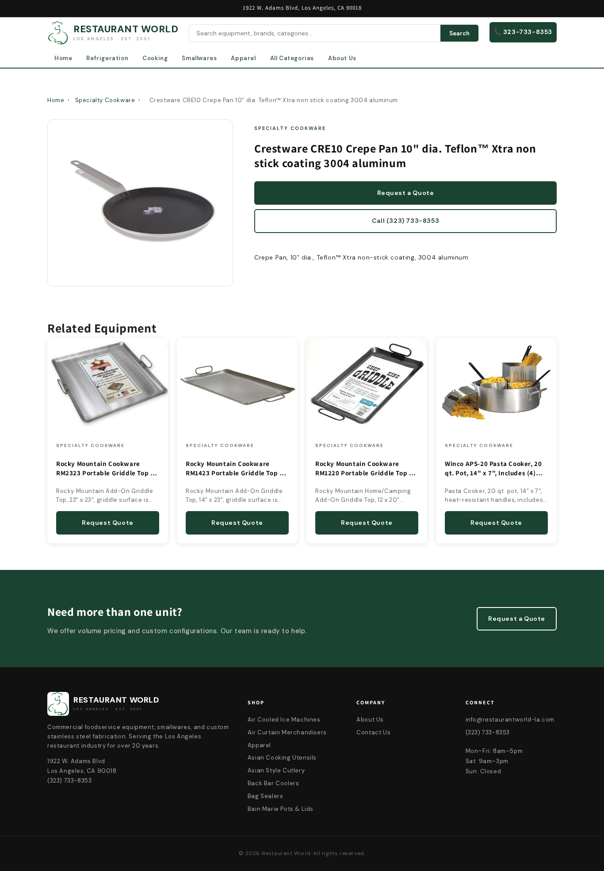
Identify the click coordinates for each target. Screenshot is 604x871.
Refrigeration (107, 58)
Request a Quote (405, 193)
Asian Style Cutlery (276, 770)
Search (459, 33)
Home (63, 58)
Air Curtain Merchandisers (287, 732)
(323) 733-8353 (488, 732)
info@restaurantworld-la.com (510, 719)
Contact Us (373, 732)
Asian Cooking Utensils (282, 757)
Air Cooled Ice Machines (284, 719)
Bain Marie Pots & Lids (280, 809)
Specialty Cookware (105, 100)
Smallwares (199, 58)
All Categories (292, 58)
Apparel (243, 58)
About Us (342, 58)
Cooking (155, 58)
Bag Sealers (265, 796)
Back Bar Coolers (273, 783)
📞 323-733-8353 (523, 32)
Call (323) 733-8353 (405, 221)
